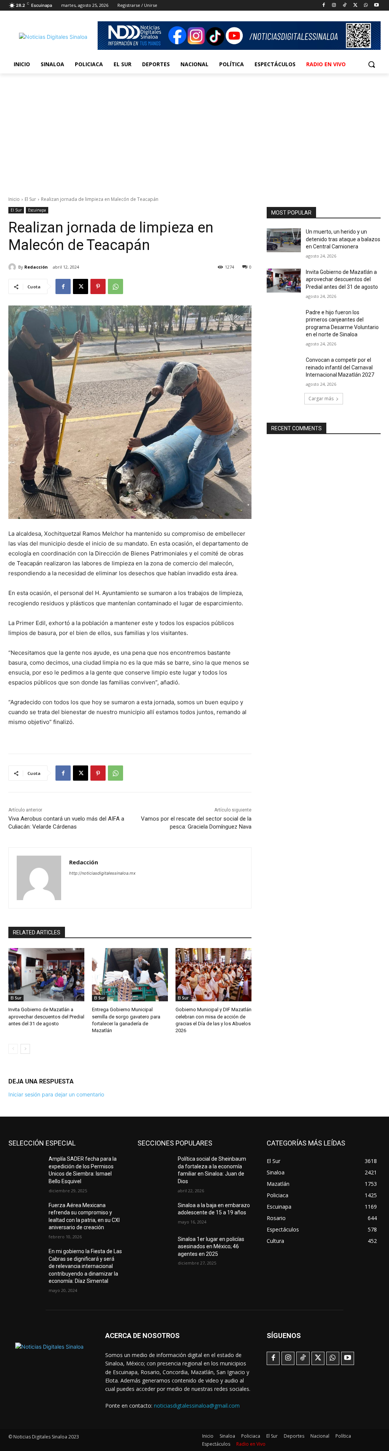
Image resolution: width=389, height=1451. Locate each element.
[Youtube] (376, 5)
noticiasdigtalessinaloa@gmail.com (197, 1405)
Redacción (36, 267)
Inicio (14, 199)
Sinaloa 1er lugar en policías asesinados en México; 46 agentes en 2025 (211, 1246)
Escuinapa (37, 210)
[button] (371, 64)
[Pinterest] (98, 286)
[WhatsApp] (365, 5)
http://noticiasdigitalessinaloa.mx (102, 873)
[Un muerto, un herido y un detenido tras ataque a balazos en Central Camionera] (284, 240)
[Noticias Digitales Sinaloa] (53, 37)
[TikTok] (344, 5)
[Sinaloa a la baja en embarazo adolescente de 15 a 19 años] (155, 1214)
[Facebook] (323, 5)
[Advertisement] (194, 130)
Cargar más (321, 398)
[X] (355, 5)
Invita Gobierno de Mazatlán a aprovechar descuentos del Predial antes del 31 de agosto (46, 1016)
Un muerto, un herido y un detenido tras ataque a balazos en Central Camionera (343, 239)
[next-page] (25, 1049)
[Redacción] (13, 267)
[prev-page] (13, 1049)
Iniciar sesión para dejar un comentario (56, 1094)
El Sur (30, 199)
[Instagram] (334, 5)
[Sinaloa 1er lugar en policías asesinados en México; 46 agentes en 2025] (155, 1248)
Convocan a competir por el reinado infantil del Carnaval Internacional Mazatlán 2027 (340, 367)
